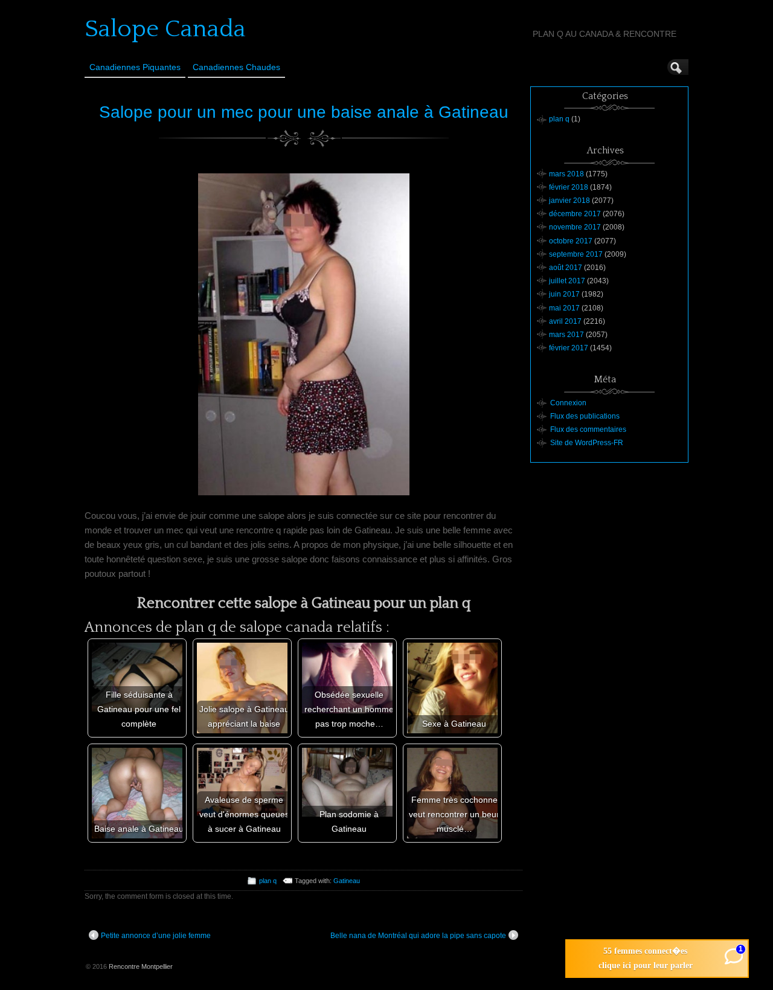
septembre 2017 (576, 254)
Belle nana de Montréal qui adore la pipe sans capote (418, 935)
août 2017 (565, 267)
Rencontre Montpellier (141, 966)
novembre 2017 (575, 227)
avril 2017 (565, 321)
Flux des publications (585, 416)
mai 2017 (564, 308)
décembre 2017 (575, 214)
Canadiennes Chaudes (236, 67)
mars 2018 (566, 174)
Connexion (568, 403)
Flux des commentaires (588, 429)
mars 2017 (566, 334)
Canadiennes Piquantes (135, 67)
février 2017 (568, 348)
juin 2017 (564, 294)
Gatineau (346, 880)
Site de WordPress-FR (586, 443)
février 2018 (568, 187)
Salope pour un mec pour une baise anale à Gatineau (303, 112)
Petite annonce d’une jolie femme (156, 935)
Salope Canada (165, 29)
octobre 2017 (570, 241)
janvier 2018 (569, 200)
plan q (268, 880)
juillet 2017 (567, 281)
